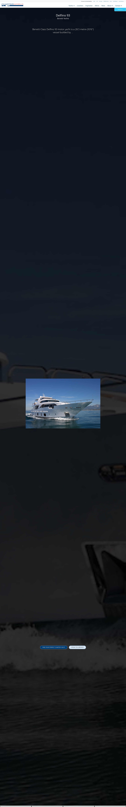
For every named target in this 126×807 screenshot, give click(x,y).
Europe (100, 1)
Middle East (106, 1)
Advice (97, 5)
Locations (80, 5)
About (109, 5)
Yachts (71, 5)
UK (97, 1)
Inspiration (89, 5)
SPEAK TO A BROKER (77, 647)
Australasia (121, 1)
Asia (111, 1)
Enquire (120, 9)
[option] (63, 403)
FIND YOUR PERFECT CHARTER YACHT (53, 647)
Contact (117, 5)
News (103, 5)
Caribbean (115, 1)
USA (94, 1)
